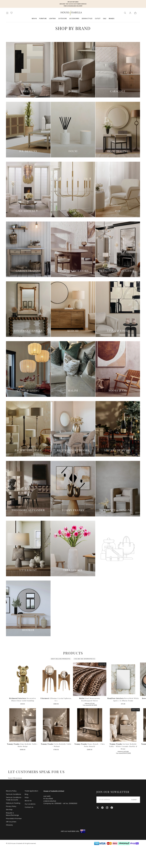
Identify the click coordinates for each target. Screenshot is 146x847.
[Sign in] (130, 13)
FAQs (27, 797)
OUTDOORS (62, 19)
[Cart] (135, 13)
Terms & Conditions (13, 794)
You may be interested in (84, 658)
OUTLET (97, 19)
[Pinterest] (102, 807)
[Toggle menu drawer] (7, 13)
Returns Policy (11, 791)
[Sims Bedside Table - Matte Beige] (22, 725)
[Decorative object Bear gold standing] (22, 679)
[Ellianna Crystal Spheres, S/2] (56, 679)
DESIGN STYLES (87, 19)
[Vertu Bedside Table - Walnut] (56, 725)
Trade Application (31, 791)
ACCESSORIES (74, 19)
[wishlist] (11, 13)
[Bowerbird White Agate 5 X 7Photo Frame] (123, 679)
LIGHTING (52, 19)
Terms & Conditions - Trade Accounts (14, 798)
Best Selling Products (60, 658)
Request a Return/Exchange (12, 814)
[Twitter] (97, 807)
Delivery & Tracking (13, 803)
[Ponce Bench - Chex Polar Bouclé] (89, 725)
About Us (28, 801)
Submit (134, 800)
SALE (104, 19)
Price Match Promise (13, 818)
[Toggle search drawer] (125, 13)
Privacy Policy (11, 806)
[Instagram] (107, 807)
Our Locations (30, 804)
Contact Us (29, 807)
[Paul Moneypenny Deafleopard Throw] (89, 679)
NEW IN (34, 19)
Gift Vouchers (11, 822)
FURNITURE (43, 19)
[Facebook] (111, 807)
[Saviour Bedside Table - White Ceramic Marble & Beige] (123, 725)
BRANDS (111, 19)
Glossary (9, 825)
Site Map (9, 809)
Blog (26, 794)
